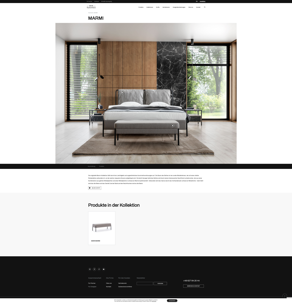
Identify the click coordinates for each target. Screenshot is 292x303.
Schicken (160, 283)
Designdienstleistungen (179, 7)
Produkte (140, 7)
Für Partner (89, 1)
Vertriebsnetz (166, 7)
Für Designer (92, 286)
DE (196, 1)
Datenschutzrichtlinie (125, 286)
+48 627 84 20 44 (191, 280)
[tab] (91, 166)
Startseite (90, 12)
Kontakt (198, 7)
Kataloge (96, 1)
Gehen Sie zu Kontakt (193, 286)
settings (154, 301)
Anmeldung (202, 1)
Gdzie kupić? (96, 188)
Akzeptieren (172, 300)
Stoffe (157, 7)
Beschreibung (91, 166)
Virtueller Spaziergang (106, 1)
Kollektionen (149, 7)
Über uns (190, 7)
